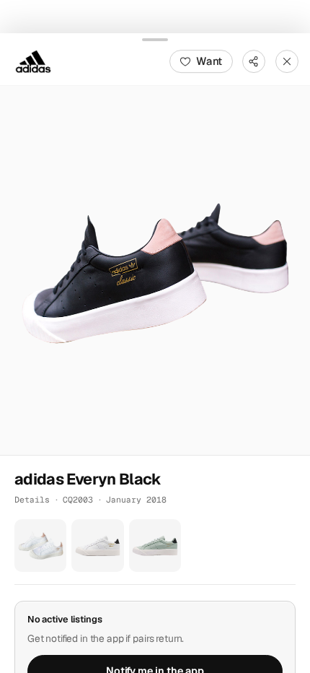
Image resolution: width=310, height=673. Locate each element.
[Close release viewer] (286, 60)
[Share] (253, 60)
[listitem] (40, 545)
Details (32, 499)
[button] (155, 270)
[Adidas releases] (33, 60)
